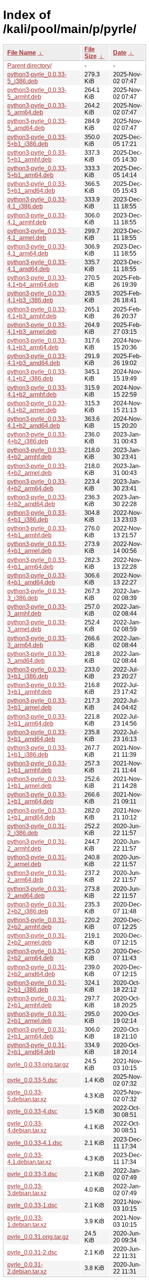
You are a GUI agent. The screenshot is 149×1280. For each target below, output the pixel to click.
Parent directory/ (29, 65)
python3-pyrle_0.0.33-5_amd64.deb (36, 124)
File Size (90, 52)
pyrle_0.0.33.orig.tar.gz (38, 1064)
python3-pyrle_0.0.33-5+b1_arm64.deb (36, 171)
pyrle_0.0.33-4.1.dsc (34, 1143)
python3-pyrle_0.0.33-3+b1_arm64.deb (36, 720)
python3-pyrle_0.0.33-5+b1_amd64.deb (36, 187)
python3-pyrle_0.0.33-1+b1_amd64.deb (36, 814)
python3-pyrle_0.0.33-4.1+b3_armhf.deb (36, 312)
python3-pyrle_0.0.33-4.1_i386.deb (36, 203)
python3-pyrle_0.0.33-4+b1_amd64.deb (36, 579)
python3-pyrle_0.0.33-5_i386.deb (36, 77)
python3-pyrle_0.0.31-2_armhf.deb (36, 845)
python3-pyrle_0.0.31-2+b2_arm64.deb (36, 954)
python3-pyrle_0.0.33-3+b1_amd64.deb (36, 735)
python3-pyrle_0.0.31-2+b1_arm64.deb (36, 1033)
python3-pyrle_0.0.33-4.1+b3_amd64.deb (36, 359)
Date (119, 52)
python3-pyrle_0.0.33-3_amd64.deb (36, 657)
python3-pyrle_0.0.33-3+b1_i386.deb (36, 673)
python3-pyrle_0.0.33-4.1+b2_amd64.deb (36, 422)
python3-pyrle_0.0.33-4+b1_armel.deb (36, 547)
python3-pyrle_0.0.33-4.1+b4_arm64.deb (36, 281)
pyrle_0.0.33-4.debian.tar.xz (27, 1127)
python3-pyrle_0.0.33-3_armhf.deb (36, 610)
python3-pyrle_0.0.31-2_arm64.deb (36, 876)
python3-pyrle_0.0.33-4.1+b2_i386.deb (36, 375)
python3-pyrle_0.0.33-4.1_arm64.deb (36, 250)
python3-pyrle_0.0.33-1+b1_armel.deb (36, 782)
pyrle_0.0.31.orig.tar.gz (38, 1237)
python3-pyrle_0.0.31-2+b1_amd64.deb (36, 1048)
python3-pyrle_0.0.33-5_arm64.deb (36, 109)
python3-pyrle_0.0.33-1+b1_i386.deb (36, 751)
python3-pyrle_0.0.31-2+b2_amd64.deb (36, 970)
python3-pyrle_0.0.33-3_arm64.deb (36, 641)
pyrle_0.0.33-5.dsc (32, 1080)
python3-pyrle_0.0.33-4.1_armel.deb (36, 234)
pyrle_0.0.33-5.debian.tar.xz (27, 1095)
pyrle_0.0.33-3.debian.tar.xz (27, 1189)
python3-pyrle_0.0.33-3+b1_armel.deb (36, 704)
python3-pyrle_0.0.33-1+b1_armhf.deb (36, 766)
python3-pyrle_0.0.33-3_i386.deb (36, 594)
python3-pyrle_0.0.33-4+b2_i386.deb (36, 438)
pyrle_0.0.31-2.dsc (32, 1252)
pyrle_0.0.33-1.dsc (32, 1205)
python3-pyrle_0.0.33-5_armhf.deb (36, 93)
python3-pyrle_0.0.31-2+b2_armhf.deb (36, 923)
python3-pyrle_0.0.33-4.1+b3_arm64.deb (36, 344)
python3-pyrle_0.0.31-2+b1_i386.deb (36, 986)
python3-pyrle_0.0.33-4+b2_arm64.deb (36, 485)
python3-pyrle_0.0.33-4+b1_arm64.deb (36, 563)
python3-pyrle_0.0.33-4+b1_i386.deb (36, 516)
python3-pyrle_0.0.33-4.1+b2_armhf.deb (36, 391)
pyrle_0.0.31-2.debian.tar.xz (27, 1268)
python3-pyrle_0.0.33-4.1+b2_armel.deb (36, 406)
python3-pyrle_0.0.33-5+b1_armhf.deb (36, 156)
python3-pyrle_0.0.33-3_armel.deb (36, 625)
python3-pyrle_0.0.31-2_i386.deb (36, 829)
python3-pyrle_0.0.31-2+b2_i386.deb (36, 908)
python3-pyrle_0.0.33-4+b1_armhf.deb (36, 531)
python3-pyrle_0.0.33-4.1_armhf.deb (36, 219)
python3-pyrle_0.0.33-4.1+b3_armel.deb (36, 328)
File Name (21, 52)
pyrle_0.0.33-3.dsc (32, 1174)
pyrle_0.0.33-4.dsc (32, 1111)
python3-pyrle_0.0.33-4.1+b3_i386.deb (36, 296)
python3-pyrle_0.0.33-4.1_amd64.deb (36, 265)
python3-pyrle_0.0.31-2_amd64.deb (36, 892)
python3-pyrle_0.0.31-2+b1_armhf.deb (36, 1001)
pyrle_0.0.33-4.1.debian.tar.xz (29, 1158)
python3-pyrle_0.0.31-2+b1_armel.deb (36, 1017)
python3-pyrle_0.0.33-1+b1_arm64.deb (36, 798)
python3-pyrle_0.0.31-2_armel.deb (36, 860)
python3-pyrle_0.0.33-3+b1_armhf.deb (36, 688)
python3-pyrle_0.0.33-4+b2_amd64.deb (36, 500)
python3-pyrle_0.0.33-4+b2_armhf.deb (36, 453)
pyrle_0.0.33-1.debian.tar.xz (27, 1221)
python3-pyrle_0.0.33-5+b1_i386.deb (36, 140)
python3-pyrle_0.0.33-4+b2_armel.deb (36, 469)
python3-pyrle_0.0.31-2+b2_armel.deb (36, 939)
